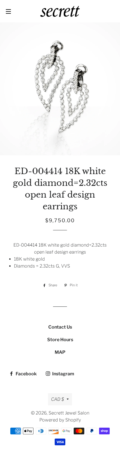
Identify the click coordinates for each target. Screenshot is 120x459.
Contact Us (60, 327)
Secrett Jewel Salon (69, 413)
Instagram (62, 373)
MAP (60, 352)
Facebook (26, 373)
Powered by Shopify (60, 420)
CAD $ (57, 399)
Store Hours (60, 339)
